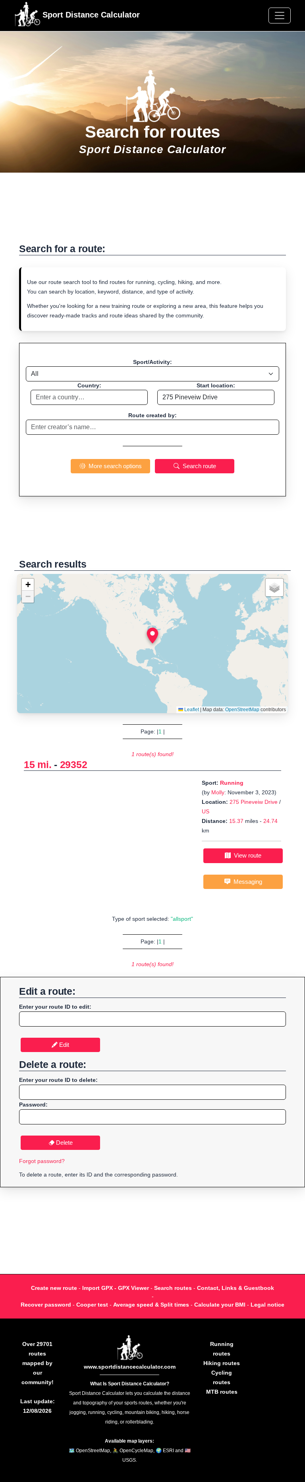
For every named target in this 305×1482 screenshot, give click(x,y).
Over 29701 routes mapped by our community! (37, 1363)
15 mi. (37, 764)
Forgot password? (42, 1161)
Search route (198, 466)
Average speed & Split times (151, 1304)
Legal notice (267, 1304)
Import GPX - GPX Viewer (115, 1288)
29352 (73, 764)
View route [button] (246, 855)
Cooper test (92, 1304)
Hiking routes (221, 1363)
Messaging (246, 881)
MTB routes (221, 1392)
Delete (63, 1142)
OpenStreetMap (242, 709)
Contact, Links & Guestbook (235, 1288)
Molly (217, 792)
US (205, 811)
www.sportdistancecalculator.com (130, 1366)
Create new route (54, 1288)
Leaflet (191, 709)
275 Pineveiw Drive (254, 802)
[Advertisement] (152, 212)
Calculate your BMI (219, 1304)
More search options (113, 466)
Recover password (46, 1304)
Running (231, 783)
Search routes (173, 1288)
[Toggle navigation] (279, 15)
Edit (63, 1044)
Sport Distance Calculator (90, 14)
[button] (152, 636)
